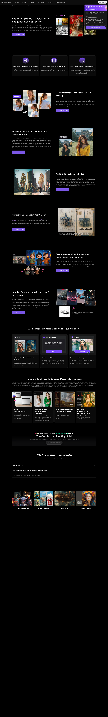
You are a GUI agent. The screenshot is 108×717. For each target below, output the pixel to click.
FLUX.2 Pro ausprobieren (18, 34)
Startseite (16, 5)
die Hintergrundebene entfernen (72, 263)
